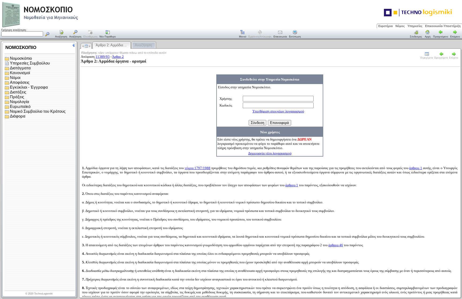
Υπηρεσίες (414, 26)
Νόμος (400, 26)
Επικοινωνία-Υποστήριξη (443, 26)
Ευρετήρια (385, 26)
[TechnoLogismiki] (61, 26)
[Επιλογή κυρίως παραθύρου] (61, 34)
